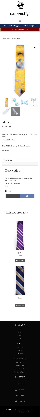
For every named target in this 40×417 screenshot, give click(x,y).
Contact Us (20, 362)
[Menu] (18, 20)
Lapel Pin (20, 350)
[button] (35, 47)
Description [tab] (8, 160)
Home (4, 38)
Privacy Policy (20, 365)
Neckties (13, 38)
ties (28, 146)
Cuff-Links (20, 347)
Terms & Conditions (20, 369)
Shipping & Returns (20, 372)
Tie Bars (20, 353)
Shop (8, 38)
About (20, 335)
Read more (20, 260)
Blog (20, 338)
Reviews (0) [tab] (7, 164)
